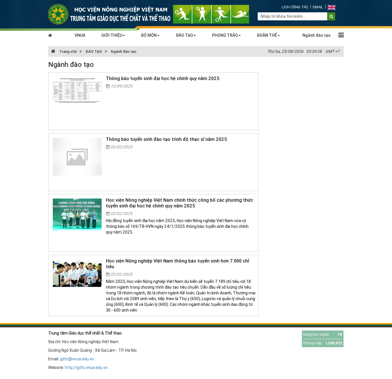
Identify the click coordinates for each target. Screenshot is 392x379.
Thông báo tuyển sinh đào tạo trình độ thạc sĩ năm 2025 (166, 139)
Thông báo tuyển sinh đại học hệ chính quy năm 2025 (163, 78)
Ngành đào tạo (316, 35)
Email (318, 7)
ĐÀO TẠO (184, 35)
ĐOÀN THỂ (267, 35)
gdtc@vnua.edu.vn (77, 358)
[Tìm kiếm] (331, 16)
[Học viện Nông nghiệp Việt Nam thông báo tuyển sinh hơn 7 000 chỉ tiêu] (77, 273)
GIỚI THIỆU (111, 35)
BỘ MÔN (149, 35)
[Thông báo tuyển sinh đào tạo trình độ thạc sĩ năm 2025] (77, 157)
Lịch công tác (295, 7)
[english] (331, 7)
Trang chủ (67, 51)
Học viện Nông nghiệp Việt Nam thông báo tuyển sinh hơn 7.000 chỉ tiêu (177, 263)
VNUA (80, 35)
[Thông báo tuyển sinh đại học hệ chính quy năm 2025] (77, 90)
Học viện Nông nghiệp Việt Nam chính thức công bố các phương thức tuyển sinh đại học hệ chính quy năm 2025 (179, 203)
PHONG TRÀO (225, 35)
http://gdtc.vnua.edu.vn (86, 367)
